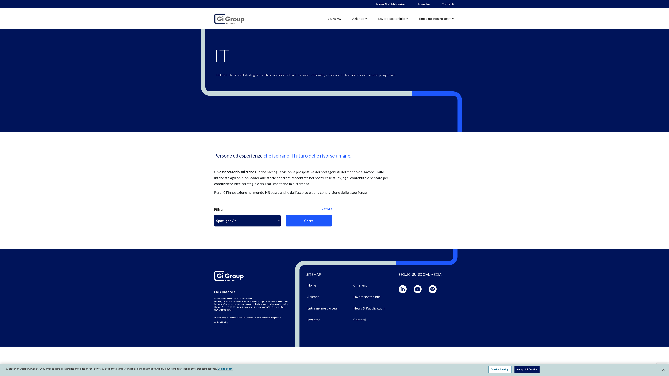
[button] (359, 19)
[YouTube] (418, 289)
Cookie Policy (235, 317)
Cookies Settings (500, 369)
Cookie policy (225, 368)
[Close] (663, 369)
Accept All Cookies (526, 369)
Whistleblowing (221, 322)
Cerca (309, 221)
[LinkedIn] (403, 289)
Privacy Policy (220, 317)
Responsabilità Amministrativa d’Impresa (261, 317)
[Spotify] (433, 289)
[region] (334, 370)
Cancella (327, 208)
